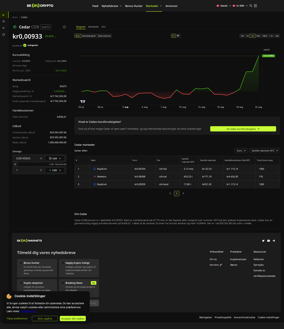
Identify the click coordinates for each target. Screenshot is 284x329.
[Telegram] (273, 241)
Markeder (152, 6)
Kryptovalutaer (238, 259)
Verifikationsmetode (264, 275)
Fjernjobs (259, 264)
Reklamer (259, 259)
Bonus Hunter (134, 6)
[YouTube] (268, 241)
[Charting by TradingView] (83, 101)
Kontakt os (259, 270)
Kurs (15, 17)
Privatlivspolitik (223, 317)
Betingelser (205, 317)
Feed (95, 6)
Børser (233, 264)
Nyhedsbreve (110, 6)
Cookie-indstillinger (268, 317)
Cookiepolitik (27, 311)
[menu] (4, 24)
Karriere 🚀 (216, 264)
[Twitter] (263, 241)
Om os (213, 259)
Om (104, 26)
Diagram (81, 26)
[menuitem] (4, 14)
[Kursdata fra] (30, 46)
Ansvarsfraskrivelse (244, 317)
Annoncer (172, 6)
